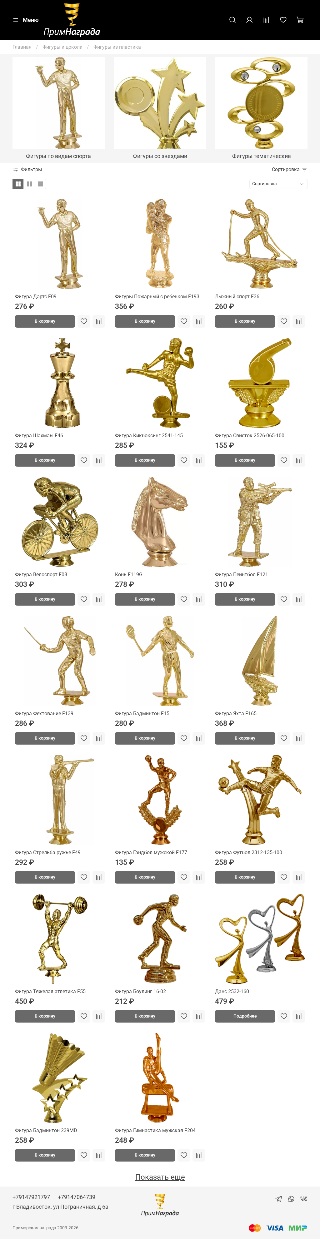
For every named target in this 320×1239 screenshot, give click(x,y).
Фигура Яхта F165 (236, 713)
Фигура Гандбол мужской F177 (151, 852)
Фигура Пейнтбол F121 (241, 574)
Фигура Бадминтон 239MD (46, 1130)
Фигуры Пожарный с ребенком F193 (157, 297)
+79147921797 (31, 1197)
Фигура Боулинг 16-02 (140, 991)
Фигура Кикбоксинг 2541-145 (149, 436)
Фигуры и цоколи (62, 47)
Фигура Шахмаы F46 (39, 436)
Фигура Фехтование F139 (44, 713)
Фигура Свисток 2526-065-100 (249, 436)
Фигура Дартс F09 (36, 297)
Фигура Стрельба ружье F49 (48, 852)
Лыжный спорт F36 (237, 297)
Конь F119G (128, 574)
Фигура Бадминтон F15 (142, 713)
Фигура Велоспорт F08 (41, 574)
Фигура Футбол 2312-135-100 (248, 852)
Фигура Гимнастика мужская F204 (155, 1130)
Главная (22, 47)
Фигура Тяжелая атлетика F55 (50, 991)
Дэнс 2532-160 (232, 991)
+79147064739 (76, 1197)
